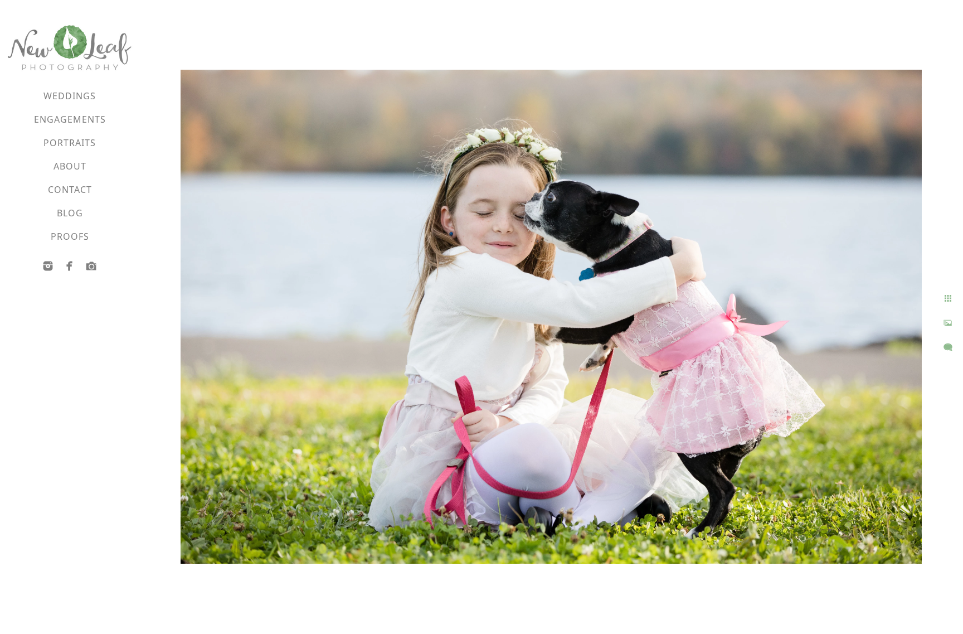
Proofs (70, 236)
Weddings (69, 96)
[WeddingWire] (91, 265)
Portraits (69, 143)
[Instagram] (47, 265)
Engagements (70, 119)
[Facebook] (69, 265)
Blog (70, 213)
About (70, 166)
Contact (70, 189)
